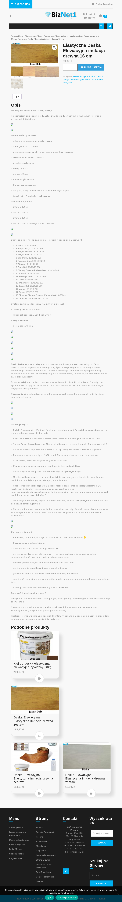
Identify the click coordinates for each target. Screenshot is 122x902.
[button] (54, 47)
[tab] (101, 26)
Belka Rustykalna (17, 844)
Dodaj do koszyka (91, 67)
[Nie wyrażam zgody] (118, 894)
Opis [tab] (17, 96)
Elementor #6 (30, 36)
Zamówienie (41, 841)
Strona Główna (43, 860)
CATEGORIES (22, 4)
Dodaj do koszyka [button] (39, 678)
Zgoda (50, 897)
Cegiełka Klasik (16, 854)
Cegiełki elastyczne (45, 877)
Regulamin (41, 850)
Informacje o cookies (67, 897)
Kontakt (39, 827)
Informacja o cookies (45, 855)
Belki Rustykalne (43, 872)
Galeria (39, 881)
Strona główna (17, 36)
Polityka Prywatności (45, 832)
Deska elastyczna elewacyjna (69, 36)
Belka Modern (15, 849)
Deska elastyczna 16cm (84, 76)
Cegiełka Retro (16, 858)
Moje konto (41, 846)
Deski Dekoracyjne (46, 36)
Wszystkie (67, 82)
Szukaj (101, 842)
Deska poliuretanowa (19, 840)
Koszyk (39, 837)
